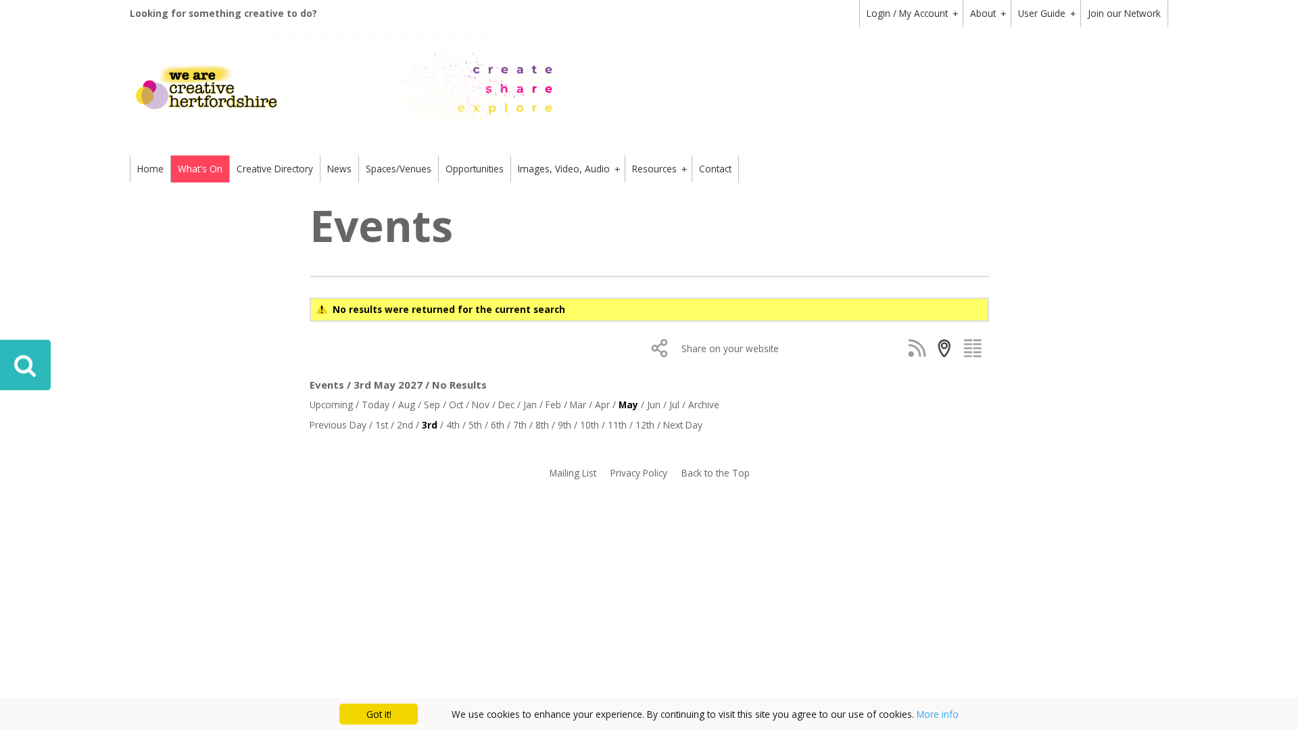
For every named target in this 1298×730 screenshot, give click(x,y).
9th (564, 424)
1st (381, 424)
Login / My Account (912, 13)
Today (375, 404)
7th (520, 424)
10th (589, 424)
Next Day (682, 424)
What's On (200, 168)
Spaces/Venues (398, 168)
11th (617, 424)
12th (644, 424)
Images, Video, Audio (569, 168)
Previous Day (338, 424)
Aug (406, 404)
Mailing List (573, 472)
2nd (405, 424)
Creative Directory (275, 168)
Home (150, 168)
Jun (653, 404)
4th (453, 424)
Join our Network (1124, 13)
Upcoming (331, 404)
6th (497, 424)
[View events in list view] (975, 348)
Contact (715, 168)
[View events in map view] (947, 348)
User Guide (1047, 13)
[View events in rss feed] (920, 348)
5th (475, 424)
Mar (578, 404)
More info (938, 714)
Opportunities (475, 168)
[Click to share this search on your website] (663, 348)
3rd (429, 424)
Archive (703, 404)
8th (542, 424)
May (628, 404)
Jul (674, 404)
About (988, 13)
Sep (432, 404)
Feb (553, 404)
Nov (480, 404)
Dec (506, 404)
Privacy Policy (638, 472)
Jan (530, 404)
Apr (602, 404)
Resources (659, 168)
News (339, 168)
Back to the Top (715, 472)
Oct (456, 404)
